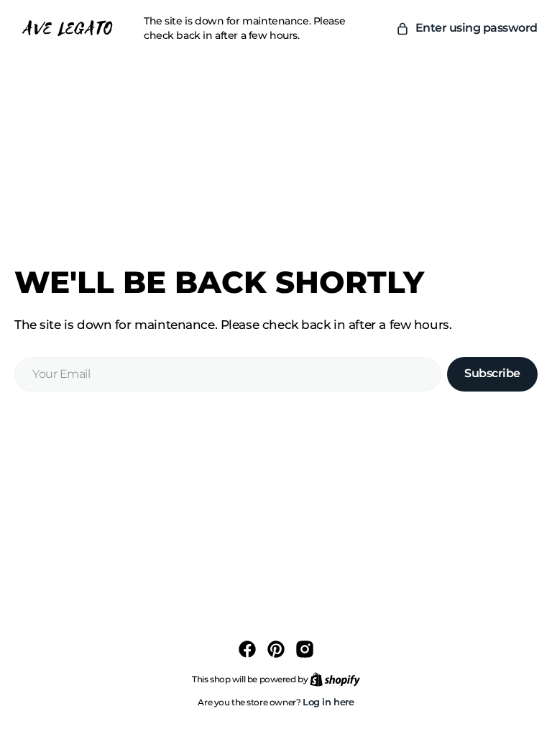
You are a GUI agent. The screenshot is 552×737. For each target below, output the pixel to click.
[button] (466, 28)
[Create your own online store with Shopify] (335, 678)
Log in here (328, 701)
